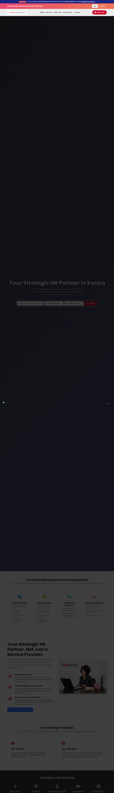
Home (42, 12)
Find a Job (57, 12)
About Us (49, 12)
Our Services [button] (67, 12)
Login (95, 6)
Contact (77, 12)
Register (103, 6)
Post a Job (100, 12)
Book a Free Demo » (88, 1)
